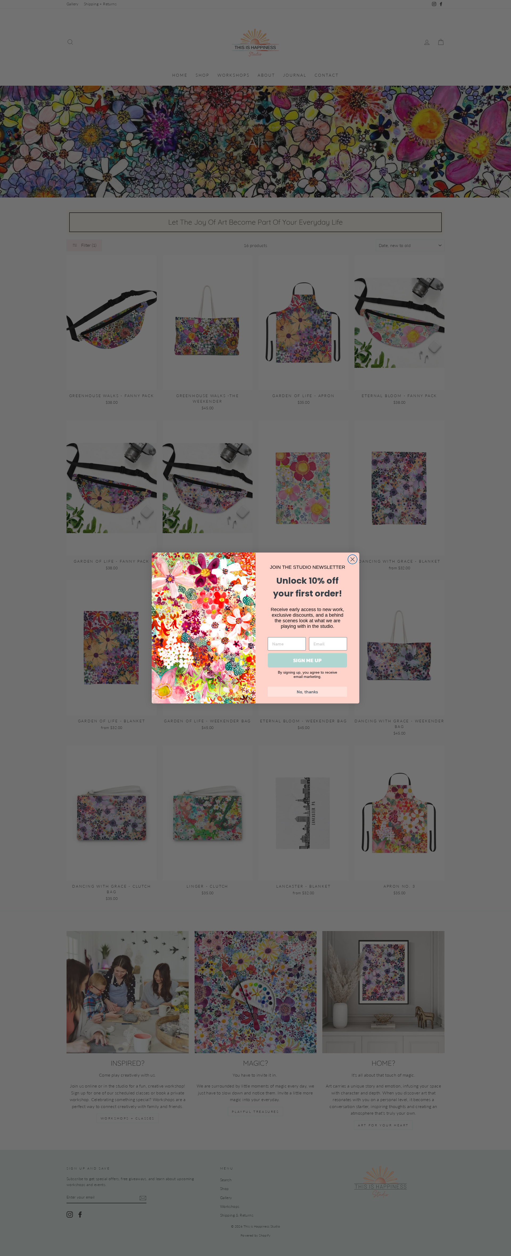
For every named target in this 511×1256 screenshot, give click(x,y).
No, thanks (307, 692)
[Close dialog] (352, 559)
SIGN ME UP (307, 660)
